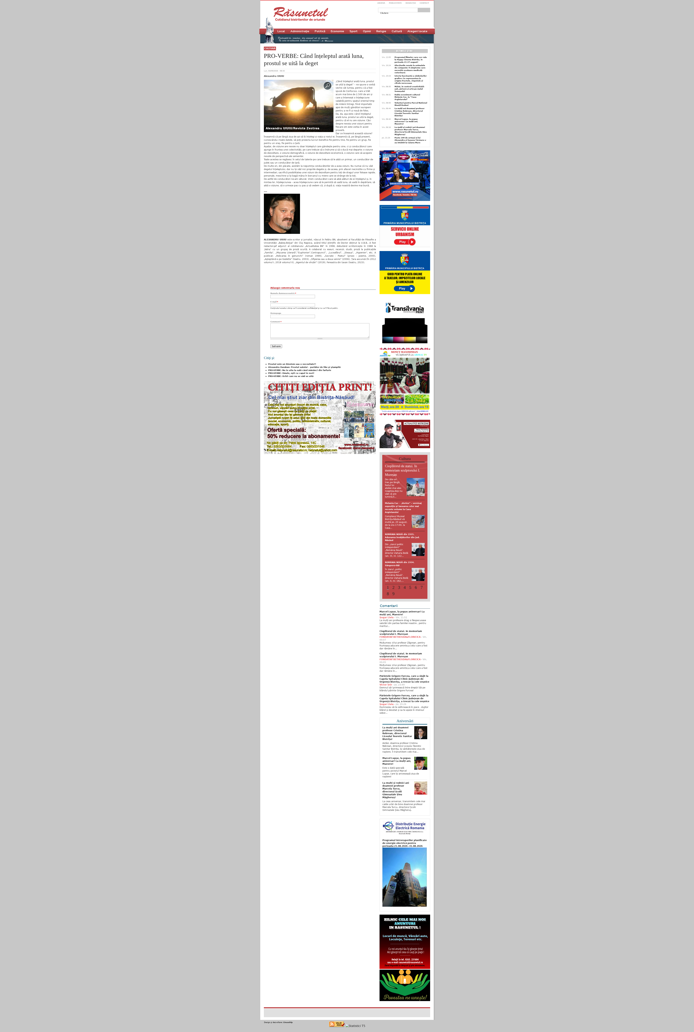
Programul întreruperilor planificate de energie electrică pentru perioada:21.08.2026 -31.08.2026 (404, 839)
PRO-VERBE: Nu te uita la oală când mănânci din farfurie (299, 370)
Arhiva (381, 3)
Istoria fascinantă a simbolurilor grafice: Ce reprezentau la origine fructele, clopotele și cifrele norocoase (411, 79)
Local (281, 31)
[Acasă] (301, 14)
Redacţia (411, 3)
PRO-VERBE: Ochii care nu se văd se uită (290, 376)
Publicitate (395, 3)
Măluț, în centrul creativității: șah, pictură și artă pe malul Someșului (409, 89)
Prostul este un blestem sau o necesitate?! (292, 364)
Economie (337, 31)
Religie (381, 31)
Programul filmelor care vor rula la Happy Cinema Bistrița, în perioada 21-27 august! (411, 59)
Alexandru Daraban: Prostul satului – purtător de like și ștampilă (304, 367)
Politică (320, 31)
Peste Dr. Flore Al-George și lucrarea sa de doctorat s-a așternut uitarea (400, 506)
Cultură (269, 48)
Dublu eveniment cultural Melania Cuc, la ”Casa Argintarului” (407, 97)
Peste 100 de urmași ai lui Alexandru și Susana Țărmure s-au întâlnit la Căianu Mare (411, 140)
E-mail (274, 302)
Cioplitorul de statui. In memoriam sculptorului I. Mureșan (402, 470)
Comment (275, 322)
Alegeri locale (417, 31)
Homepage (275, 313)
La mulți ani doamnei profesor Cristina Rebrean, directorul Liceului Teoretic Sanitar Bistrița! (410, 112)
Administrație (299, 31)
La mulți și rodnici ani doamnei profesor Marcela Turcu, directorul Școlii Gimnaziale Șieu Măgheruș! (411, 130)
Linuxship (288, 1019)
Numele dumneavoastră (283, 293)
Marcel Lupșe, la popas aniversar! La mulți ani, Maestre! (406, 121)
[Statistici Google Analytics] (355, 1022)
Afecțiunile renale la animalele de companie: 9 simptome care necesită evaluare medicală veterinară (410, 69)
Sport (353, 31)
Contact (424, 3)
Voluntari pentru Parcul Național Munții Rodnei (411, 104)
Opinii (367, 31)
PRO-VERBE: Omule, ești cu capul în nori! (291, 373)
